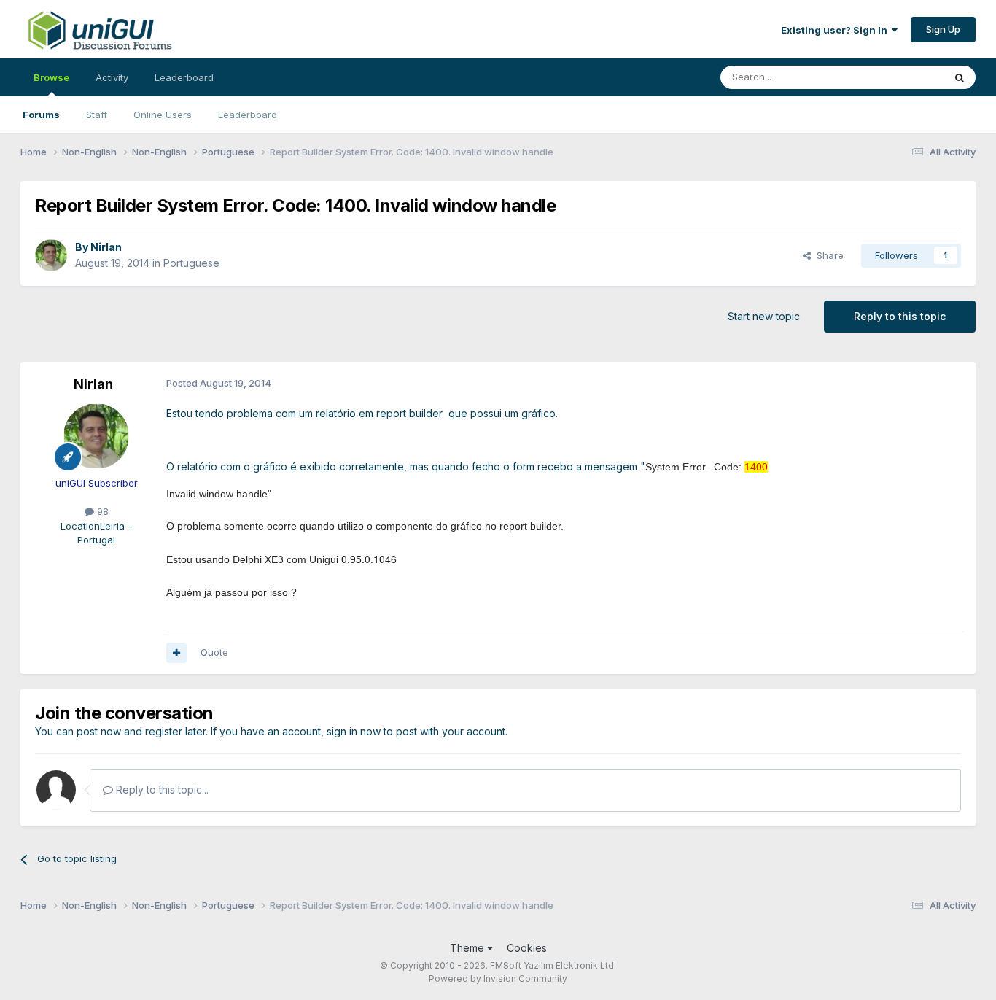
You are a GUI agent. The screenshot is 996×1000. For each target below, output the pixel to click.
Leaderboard (247, 114)
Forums (41, 114)
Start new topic (764, 316)
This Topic (901, 76)
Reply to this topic (900, 316)
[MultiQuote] (176, 653)
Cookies (527, 948)
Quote (214, 652)
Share (827, 255)
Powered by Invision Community (498, 978)
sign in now (354, 731)
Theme (468, 948)
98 (101, 511)
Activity (112, 77)
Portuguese (191, 263)
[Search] (960, 77)
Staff (96, 114)
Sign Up (943, 29)
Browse (51, 77)
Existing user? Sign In (836, 30)
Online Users (162, 114)
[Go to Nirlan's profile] (51, 255)
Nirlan (106, 247)
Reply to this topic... (161, 789)
